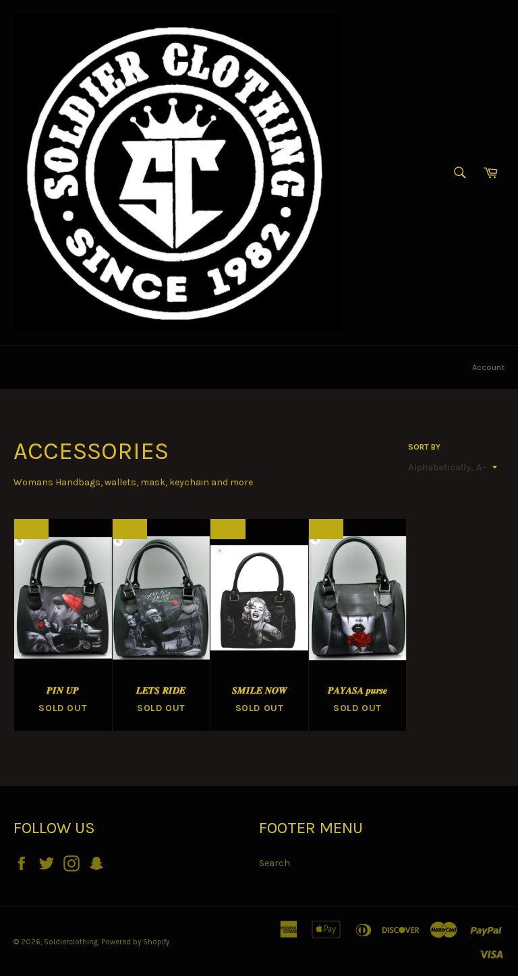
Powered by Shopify (135, 942)
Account (488, 367)
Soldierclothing (71, 942)
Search (274, 863)
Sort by (424, 447)
